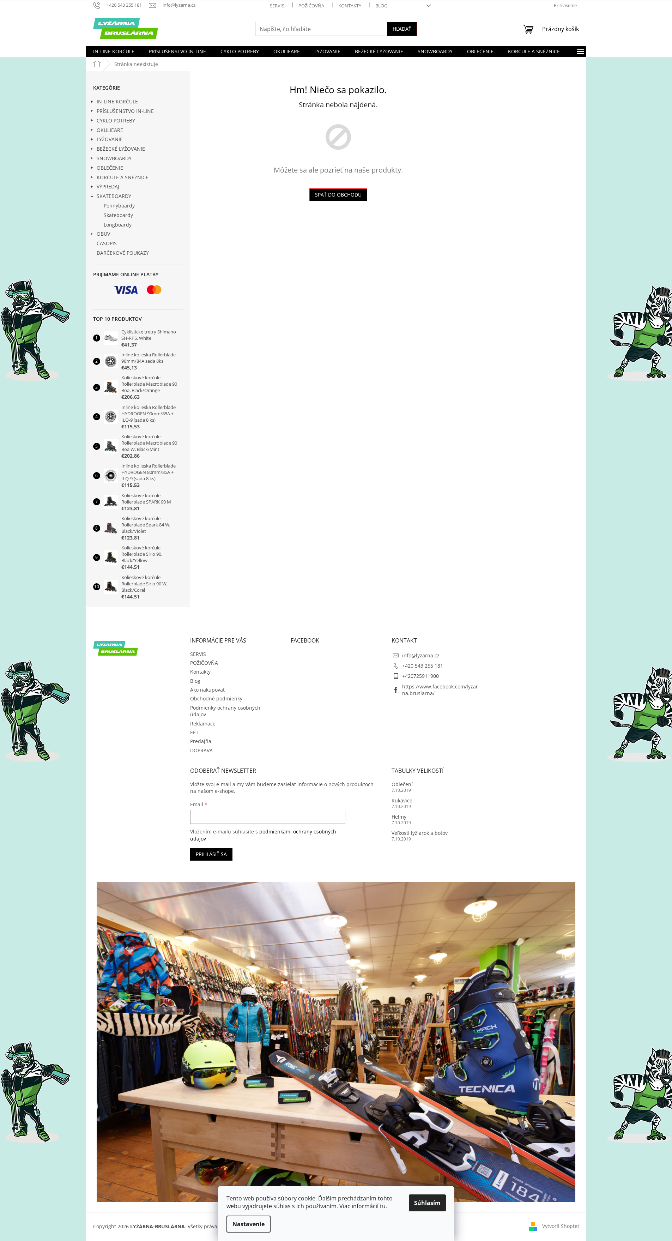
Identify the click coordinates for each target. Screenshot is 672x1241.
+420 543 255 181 (422, 665)
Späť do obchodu (338, 194)
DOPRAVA (201, 750)
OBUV (103, 233)
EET (194, 732)
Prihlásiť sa (211, 854)
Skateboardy (118, 215)
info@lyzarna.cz (421, 655)
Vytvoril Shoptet (560, 1226)
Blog (381, 5)
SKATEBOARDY (114, 196)
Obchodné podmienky (216, 698)
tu (383, 1206)
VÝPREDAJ (108, 186)
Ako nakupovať (207, 689)
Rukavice (402, 800)
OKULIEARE (110, 130)
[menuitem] (113, 51)
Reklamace (203, 723)
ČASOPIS (107, 243)
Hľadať (402, 28)
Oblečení (402, 784)
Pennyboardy (119, 205)
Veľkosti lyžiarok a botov (420, 833)
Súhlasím (427, 1203)
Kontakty (349, 5)
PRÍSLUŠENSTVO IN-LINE (125, 111)
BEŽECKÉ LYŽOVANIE (121, 148)
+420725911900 (420, 676)
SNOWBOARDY (114, 158)
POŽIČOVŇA (311, 5)
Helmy (399, 816)
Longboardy (118, 224)
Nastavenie (248, 1224)
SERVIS (277, 5)
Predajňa (200, 741)
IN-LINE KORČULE (117, 101)
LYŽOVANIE (110, 139)
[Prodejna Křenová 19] (336, 1041)
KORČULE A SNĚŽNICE (123, 177)
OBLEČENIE (110, 167)
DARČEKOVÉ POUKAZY (123, 252)
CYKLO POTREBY (116, 120)
